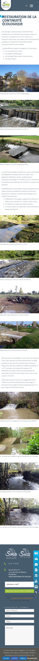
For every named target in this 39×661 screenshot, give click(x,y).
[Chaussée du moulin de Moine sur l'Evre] (19, 242)
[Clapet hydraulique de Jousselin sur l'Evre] (19, 127)
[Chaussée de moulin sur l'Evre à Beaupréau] (19, 91)
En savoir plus (32, 658)
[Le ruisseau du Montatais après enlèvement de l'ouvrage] (19, 525)
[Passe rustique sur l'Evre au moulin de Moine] (19, 277)
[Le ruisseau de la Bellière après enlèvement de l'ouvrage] (19, 454)
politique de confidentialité (22, 598)
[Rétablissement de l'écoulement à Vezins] (19, 348)
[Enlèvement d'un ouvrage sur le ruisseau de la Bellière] (19, 419)
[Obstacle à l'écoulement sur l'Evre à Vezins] (19, 313)
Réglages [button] (23, 658)
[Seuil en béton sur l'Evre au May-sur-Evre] (19, 162)
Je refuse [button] (14, 658)
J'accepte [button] (6, 658)
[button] (36, 592)
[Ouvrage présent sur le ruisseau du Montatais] (19, 489)
